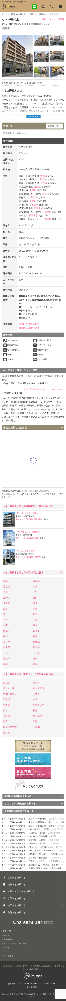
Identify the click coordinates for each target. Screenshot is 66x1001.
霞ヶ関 (6, 732)
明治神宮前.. (9, 693)
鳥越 (35, 625)
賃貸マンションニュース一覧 (14, 943)
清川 (35, 603)
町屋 (5, 721)
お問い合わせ (7, 955)
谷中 (35, 658)
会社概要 (12, 983)
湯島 (5, 710)
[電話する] (52, 6)
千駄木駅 (37, 519)
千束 (35, 619)
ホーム (4, 14)
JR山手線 (33, 833)
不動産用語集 (32, 987)
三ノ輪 (36, 653)
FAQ (40, 983)
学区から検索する (18, 864)
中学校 (46, 868)
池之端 (6, 586)
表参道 (36, 693)
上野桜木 (41, 14)
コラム (4, 951)
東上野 (6, 647)
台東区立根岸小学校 (29, 324)
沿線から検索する (18, 818)
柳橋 (5, 664)
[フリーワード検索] (43, 6)
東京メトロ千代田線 (24, 519)
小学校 (46, 864)
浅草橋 (36, 581)
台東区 (31, 14)
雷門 (35, 597)
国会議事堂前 (10, 727)
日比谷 (6, 682)
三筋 (5, 653)
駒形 (35, 614)
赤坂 (35, 699)
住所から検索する (18, 14)
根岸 (5, 636)
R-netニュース (50, 983)
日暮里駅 (33, 204)
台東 (5, 625)
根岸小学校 (56, 864)
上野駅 (41, 179)
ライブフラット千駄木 (26, 550)
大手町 (6, 704)
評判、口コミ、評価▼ (53, 19)
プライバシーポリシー (27, 983)
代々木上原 (8, 688)
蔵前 (5, 608)
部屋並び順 (53, 126)
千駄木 (6, 716)
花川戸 (6, 641)
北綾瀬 (36, 727)
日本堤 (36, 630)
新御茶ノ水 (38, 704)
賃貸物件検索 (7, 939)
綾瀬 (35, 721)
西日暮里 (37, 716)
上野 (35, 592)
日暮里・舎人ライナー (38, 861)
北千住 (36, 682)
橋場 (35, 636)
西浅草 (6, 630)
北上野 (6, 603)
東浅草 (36, 641)
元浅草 (6, 658)
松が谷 (36, 647)
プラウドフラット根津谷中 (28, 532)
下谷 (5, 619)
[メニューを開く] (60, 6)
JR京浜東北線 (35, 829)
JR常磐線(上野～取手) (38, 836)
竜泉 (35, 664)
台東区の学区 (34, 864)
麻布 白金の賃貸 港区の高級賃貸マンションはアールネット (33, 994)
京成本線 (32, 857)
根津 (35, 710)
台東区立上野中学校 (29, 327)
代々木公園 (38, 688)
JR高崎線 (33, 843)
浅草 (5, 581)
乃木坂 (6, 699)
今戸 (35, 586)
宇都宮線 (32, 840)
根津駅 (43, 175)
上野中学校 (56, 868)
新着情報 (5, 947)
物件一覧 (5, 935)
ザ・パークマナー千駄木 (27, 513)
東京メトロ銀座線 (36, 822)
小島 (35, 608)
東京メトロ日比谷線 (37, 826)
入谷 (5, 592)
